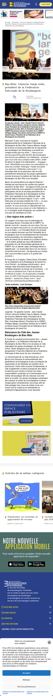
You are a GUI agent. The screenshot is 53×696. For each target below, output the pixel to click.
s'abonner (45, 4)
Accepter (26, 673)
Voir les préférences (26, 687)
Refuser (26, 680)
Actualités (15, 22)
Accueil (7, 22)
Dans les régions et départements (32, 22)
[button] (49, 642)
